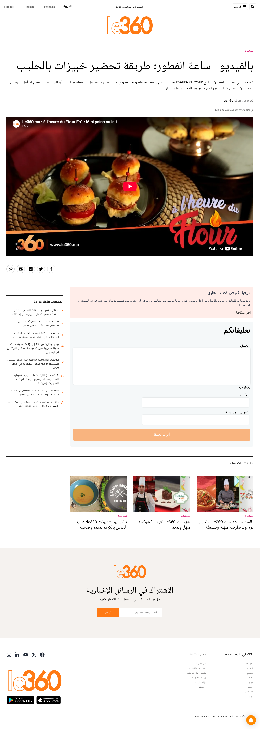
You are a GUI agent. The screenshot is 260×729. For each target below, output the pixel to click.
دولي (251, 696)
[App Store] (48, 700)
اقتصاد (250, 668)
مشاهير (250, 691)
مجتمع (250, 672)
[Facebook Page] (42, 654)
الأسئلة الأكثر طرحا (196, 668)
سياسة (250, 663)
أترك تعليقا (162, 434)
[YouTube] (25, 654)
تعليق (244, 345)
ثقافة (251, 677)
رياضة (250, 686)
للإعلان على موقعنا (196, 672)
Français (49, 6)
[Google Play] (20, 700)
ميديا (251, 682)
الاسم (244, 395)
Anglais (29, 6)
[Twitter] (33, 654)
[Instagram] (8, 654)
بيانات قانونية (199, 677)
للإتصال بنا (200, 682)
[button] (251, 720)
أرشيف (202, 686)
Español (9, 6)
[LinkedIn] (17, 654)
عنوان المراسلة (236, 412)
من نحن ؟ (201, 663)
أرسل (108, 612)
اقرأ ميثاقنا (243, 312)
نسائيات (249, 50)
